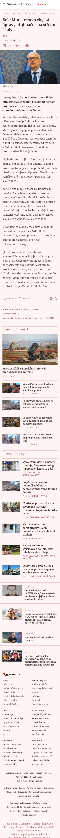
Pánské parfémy (29, 815)
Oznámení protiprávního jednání (29, 834)
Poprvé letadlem (10, 748)
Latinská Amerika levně (13, 760)
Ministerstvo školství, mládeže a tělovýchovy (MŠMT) (28, 318)
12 (30, 46)
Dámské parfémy (32, 807)
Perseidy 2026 (22, 777)
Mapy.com (29, 773)
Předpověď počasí (44, 773)
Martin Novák (38, 496)
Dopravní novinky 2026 (42, 752)
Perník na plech (39, 734)
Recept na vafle (39, 730)
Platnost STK (37, 764)
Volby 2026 (7, 684)
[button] (30, 67)
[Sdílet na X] (56, 298)
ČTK (4, 36)
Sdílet (20, 46)
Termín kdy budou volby (13, 696)
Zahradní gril (25, 796)
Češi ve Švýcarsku (10, 756)
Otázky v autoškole (40, 760)
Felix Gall (36, 700)
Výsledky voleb (9, 692)
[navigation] (3, 4)
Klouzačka (22, 792)
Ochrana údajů (46, 827)
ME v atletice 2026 (10, 726)
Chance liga (7, 714)
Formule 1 (6, 730)
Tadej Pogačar (38, 696)
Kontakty (9, 827)
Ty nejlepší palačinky (41, 714)
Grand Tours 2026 (40, 704)
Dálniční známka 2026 (42, 748)
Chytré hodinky (41, 811)
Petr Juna (35, 538)
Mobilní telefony (40, 803)
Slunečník (11, 792)
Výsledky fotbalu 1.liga (12, 718)
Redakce (20, 827)
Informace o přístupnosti (29, 831)
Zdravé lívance (38, 722)
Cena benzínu (36, 777)
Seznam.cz (42, 4)
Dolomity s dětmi (10, 764)
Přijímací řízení (9, 313)
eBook (9, 46)
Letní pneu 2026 (39, 744)
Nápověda (47, 824)
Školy (26, 309)
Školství (36, 309)
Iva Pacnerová (39, 556)
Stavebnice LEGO (14, 807)
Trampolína (49, 788)
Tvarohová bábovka (40, 726)
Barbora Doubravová (32, 473)
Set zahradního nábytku (40, 792)
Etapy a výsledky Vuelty (43, 688)
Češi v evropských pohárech (29, 781)
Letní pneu (47, 807)
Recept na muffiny (40, 718)
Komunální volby (10, 704)
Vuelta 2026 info (39, 684)
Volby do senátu (9, 700)
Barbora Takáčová (42, 576)
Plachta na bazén (34, 788)
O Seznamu (25, 824)
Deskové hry (15, 811)
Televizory (27, 811)
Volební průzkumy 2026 (13, 688)
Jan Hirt (35, 692)
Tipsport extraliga (10, 722)
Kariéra (36, 824)
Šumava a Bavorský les (12, 752)
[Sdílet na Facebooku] (51, 298)
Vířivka (36, 796)
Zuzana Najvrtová (42, 517)
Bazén (22, 788)
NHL (4, 734)
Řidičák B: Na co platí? (42, 756)
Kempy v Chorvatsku (11, 744)
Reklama (31, 827)
